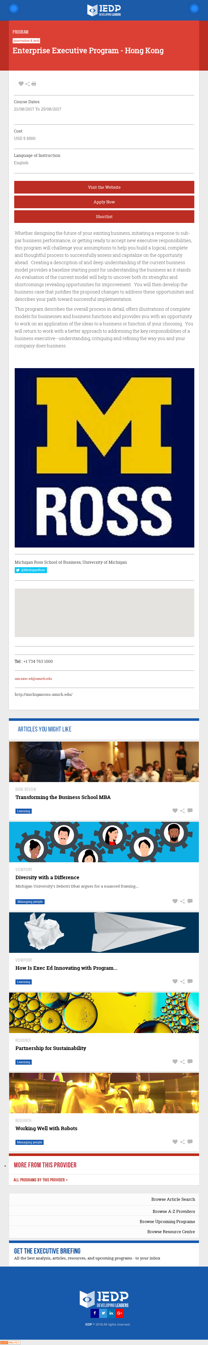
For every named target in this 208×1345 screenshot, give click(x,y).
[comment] (189, 810)
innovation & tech (26, 41)
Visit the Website (104, 187)
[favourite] (21, 84)
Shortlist (104, 216)
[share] (27, 84)
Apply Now (104, 202)
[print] (33, 83)
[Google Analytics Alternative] (10, 1342)
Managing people (30, 901)
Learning (23, 811)
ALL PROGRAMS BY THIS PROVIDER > (41, 1180)
